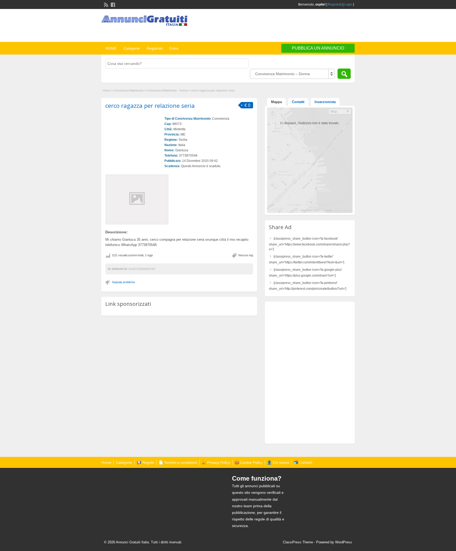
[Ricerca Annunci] (344, 74)
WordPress (343, 542)
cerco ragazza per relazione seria (150, 105)
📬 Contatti (303, 462)
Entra (173, 48)
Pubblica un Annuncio (318, 48)
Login (348, 4)
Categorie (132, 48)
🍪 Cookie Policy (249, 462)
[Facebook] (112, 4)
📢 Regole (145, 462)
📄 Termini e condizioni (178, 462)
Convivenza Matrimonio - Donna (167, 90)
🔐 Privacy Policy (216, 462)
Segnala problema (123, 282)
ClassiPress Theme (298, 542)
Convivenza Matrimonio (128, 90)
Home (106, 90)
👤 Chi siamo (278, 462)
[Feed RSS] (105, 4)
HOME (111, 48)
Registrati (335, 4)
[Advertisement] (293, 26)
